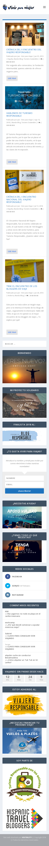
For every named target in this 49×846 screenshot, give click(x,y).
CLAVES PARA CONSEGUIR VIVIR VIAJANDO (20, 637)
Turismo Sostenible (31, 59)
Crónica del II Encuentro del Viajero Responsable (24, 51)
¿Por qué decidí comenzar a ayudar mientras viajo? (22, 626)
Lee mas (12, 78)
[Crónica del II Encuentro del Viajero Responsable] (24, 34)
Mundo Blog (18, 59)
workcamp (10, 622)
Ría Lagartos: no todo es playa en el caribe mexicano (22, 615)
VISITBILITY (27, 837)
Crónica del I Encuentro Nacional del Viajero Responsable (21, 199)
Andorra (11, 295)
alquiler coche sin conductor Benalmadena (18, 656)
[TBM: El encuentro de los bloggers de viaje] (24, 270)
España (10, 59)
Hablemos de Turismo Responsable (19, 114)
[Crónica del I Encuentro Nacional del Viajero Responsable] (24, 181)
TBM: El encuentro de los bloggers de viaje (21, 287)
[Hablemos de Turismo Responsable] (24, 97)
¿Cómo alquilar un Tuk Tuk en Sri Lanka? (21, 661)
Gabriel (8, 633)
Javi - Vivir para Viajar (25, 56)
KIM (6, 611)
